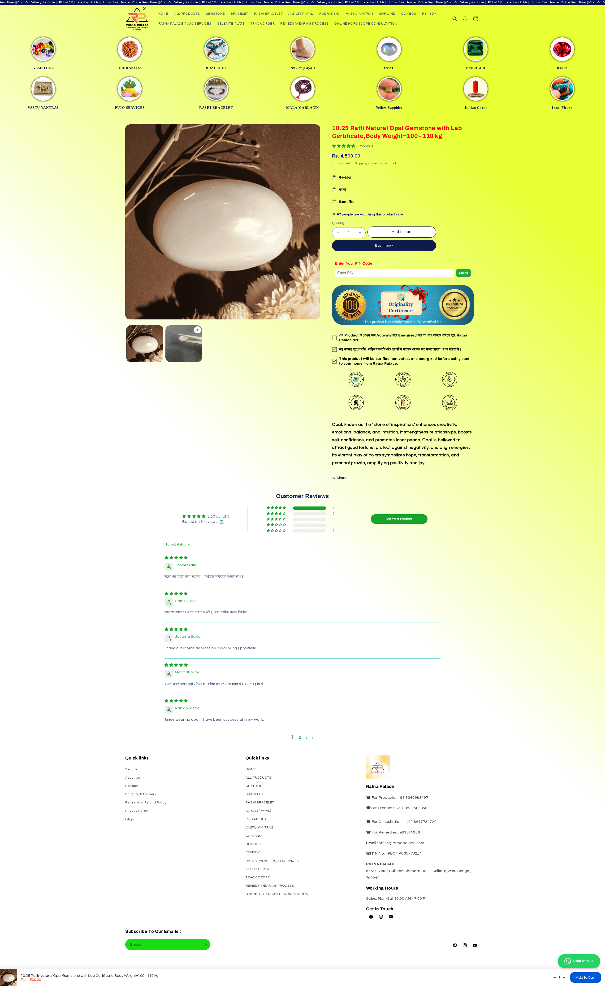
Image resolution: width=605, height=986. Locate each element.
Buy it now (384, 245)
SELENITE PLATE (259, 869)
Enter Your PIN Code (353, 263)
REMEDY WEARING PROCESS (270, 885)
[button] (454, 18)
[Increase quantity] (564, 977)
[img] (176, 558)
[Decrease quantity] (554, 977)
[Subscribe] (205, 944)
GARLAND (254, 836)
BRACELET (254, 794)
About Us (132, 777)
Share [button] (341, 478)
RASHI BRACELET (260, 802)
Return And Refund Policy (145, 802)
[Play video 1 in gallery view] (183, 343)
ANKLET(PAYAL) (258, 811)
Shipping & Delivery (140, 794)
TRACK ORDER (258, 877)
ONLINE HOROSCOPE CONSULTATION (277, 894)
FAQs (129, 819)
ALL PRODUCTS (258, 777)
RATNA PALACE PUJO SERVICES (272, 861)
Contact (131, 786)
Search (131, 769)
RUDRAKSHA (256, 819)
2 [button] (300, 737)
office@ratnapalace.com (401, 843)
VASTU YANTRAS (259, 827)
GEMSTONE (255, 786)
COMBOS (253, 844)
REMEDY (253, 852)
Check (463, 273)
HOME (251, 769)
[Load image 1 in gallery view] (144, 343)
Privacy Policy (136, 811)
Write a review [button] (399, 519)
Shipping (361, 163)
